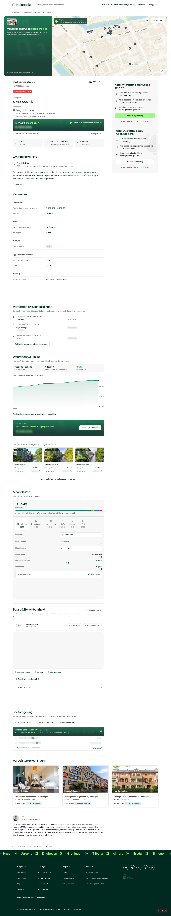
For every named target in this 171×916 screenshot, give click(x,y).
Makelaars (141, 5)
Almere (129, 853)
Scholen (40, 672)
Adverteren (43, 889)
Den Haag (15, 853)
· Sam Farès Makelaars (34, 316)
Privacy (67, 909)
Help (65, 873)
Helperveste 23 (42, 897)
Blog (18, 884)
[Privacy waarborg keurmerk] (128, 876)
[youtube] (125, 867)
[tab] (22, 524)
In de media (21, 878)
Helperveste (47, 13)
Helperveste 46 (83, 464)
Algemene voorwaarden (50, 909)
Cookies (77, 909)
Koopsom (19, 534)
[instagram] (138, 867)
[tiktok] (145, 867)
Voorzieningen (55, 672)
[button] (110, 32)
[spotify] (132, 867)
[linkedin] (151, 867)
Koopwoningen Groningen (31, 13)
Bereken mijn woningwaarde (123, 5)
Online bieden (44, 878)
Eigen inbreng (20, 548)
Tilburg (109, 853)
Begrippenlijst (68, 878)
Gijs (22, 817)
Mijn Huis (105, 5)
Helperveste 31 (21, 464)
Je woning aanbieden (95, 884)
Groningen (16, 13)
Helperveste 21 (28, 897)
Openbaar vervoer (23, 672)
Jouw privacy (68, 884)
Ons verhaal (21, 873)
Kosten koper (20, 541)
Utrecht (37, 853)
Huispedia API (43, 884)
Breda (149, 853)
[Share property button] (146, 20)
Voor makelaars (44, 873)
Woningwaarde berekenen (97, 878)
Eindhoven (61, 853)
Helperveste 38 (51, 464)
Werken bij (21, 889)
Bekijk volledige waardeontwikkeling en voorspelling (34, 414)
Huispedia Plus (94, 832)
